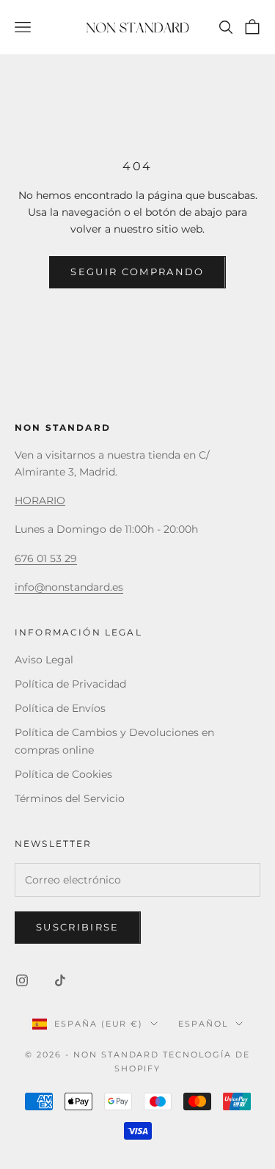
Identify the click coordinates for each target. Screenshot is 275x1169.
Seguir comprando (137, 271)
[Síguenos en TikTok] (60, 980)
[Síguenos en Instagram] (22, 980)
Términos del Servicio (70, 798)
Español (203, 1024)
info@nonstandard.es (69, 587)
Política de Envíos (60, 708)
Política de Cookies (63, 774)
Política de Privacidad (70, 684)
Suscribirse (78, 927)
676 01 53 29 (46, 558)
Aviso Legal (44, 659)
